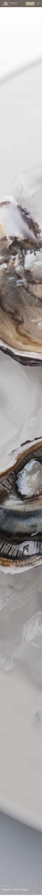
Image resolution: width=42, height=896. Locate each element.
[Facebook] (38, 887)
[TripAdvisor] (38, 880)
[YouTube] (38, 891)
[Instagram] (38, 884)
